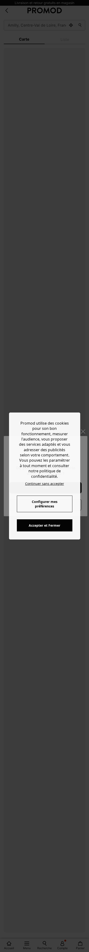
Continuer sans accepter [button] (44, 483)
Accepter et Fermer (44, 525)
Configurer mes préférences (44, 503)
